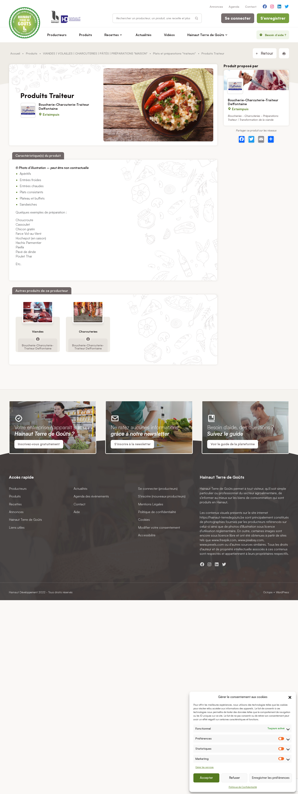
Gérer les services (204, 767)
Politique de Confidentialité (243, 787)
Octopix (267, 592)
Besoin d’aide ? (275, 35)
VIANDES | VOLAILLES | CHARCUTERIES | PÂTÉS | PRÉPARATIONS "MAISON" (95, 53)
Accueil (15, 53)
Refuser (234, 778)
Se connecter (238, 18)
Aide (77, 512)
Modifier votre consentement (159, 527)
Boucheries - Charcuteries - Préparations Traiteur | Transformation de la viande (253, 117)
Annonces (216, 6)
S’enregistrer (272, 18)
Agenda (234, 6)
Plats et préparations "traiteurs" (174, 53)
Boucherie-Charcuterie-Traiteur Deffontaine (64, 106)
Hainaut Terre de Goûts (205, 35)
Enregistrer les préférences (270, 778)
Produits (85, 35)
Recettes (111, 35)
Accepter (206, 778)
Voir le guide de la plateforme (233, 444)
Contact (250, 6)
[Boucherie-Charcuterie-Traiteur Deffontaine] (256, 80)
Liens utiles (17, 527)
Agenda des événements (91, 496)
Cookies (144, 520)
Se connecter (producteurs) (158, 489)
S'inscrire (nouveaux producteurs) (161, 496)
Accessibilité (146, 535)
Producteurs (56, 35)
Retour (266, 53)
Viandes (37, 331)
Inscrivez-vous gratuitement (39, 444)
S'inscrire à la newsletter (132, 444)
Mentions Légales (150, 504)
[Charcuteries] (88, 312)
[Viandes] (37, 312)
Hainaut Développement (23, 592)
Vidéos (169, 35)
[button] (290, 697)
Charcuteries (88, 331)
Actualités (143, 35)
